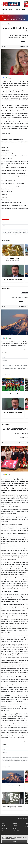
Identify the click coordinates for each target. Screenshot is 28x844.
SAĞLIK (18, 9)
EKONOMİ (11, 9)
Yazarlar (23, 19)
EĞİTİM (3, 830)
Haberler (3, 23)
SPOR (15, 826)
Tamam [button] (14, 841)
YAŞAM (24, 9)
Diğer (3, 13)
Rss (27, 818)
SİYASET (16, 828)
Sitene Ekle (21, 818)
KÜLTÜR (7, 23)
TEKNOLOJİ (16, 830)
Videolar (7, 19)
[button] (13, 17)
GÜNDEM (4, 9)
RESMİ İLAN (4, 828)
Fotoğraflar (15, 19)
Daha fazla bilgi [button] (14, 838)
